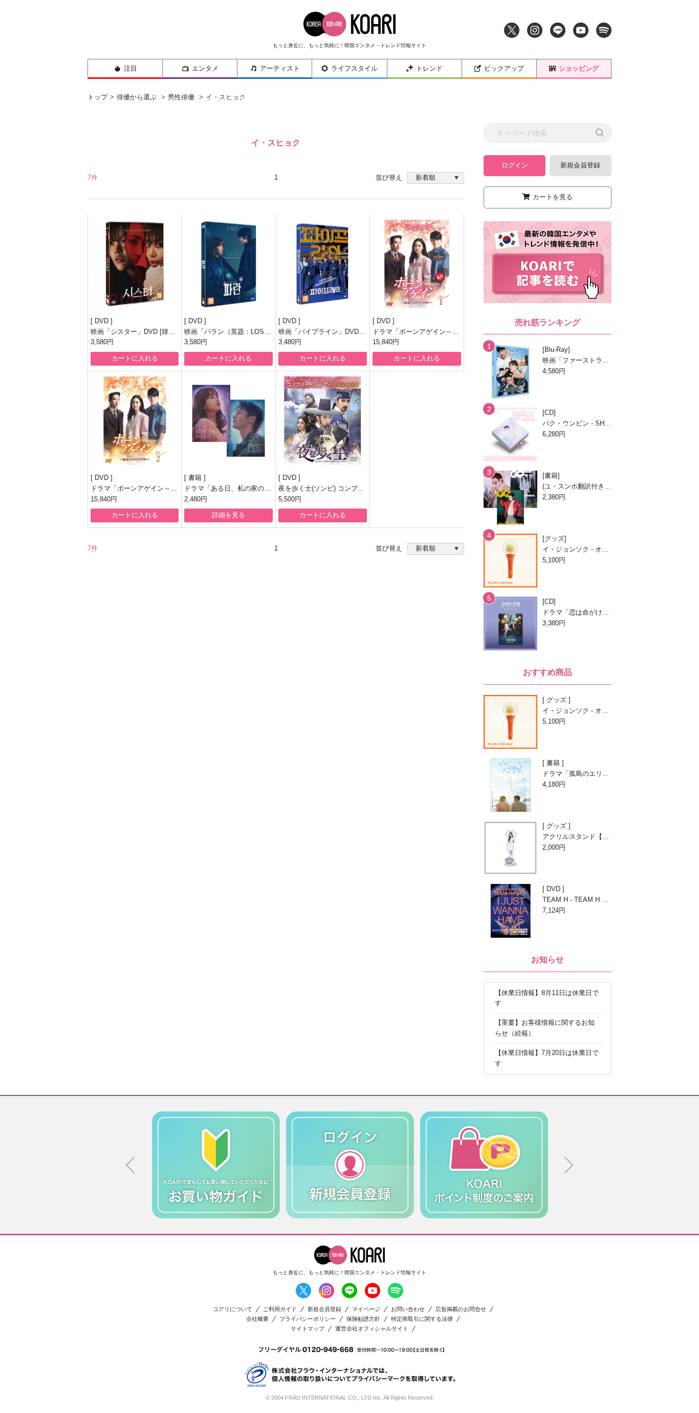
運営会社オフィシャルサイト (371, 1329)
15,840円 (386, 342)
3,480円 (289, 342)
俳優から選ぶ (137, 97)
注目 (130, 68)
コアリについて (232, 1309)
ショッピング (579, 68)
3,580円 (102, 342)
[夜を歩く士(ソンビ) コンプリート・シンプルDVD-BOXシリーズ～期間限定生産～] (322, 420)
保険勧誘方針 (363, 1319)
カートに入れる (135, 358)
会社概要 (257, 1319)
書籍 (196, 477)
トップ (97, 97)
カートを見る (553, 197)
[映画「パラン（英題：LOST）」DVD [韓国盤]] (228, 264)
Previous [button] (130, 1165)
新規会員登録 (580, 165)
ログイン (514, 165)
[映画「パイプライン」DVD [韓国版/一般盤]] (322, 264)
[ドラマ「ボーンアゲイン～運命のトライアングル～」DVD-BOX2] (135, 420)
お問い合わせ (408, 1309)
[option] (216, 1164)
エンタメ (205, 68)
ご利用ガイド (280, 1309)
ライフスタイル (354, 68)
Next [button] (569, 1165)
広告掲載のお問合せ (460, 1309)
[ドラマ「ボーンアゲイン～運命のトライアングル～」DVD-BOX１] (417, 264)
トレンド (429, 68)
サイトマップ (307, 1329)
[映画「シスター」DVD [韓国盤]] (135, 264)
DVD (103, 321)
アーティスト (280, 68)
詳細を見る (228, 515)
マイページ (366, 1309)
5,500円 (289, 499)
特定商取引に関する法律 (422, 1319)
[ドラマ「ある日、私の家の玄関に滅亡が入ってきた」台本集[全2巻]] (228, 420)
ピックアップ (504, 68)
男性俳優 (181, 97)
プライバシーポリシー (307, 1319)
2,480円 (195, 499)
